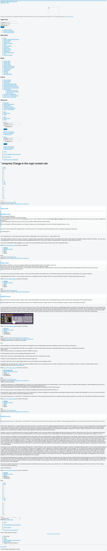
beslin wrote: (5, 262)
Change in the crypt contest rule (21, 203)
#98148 (9, 379)
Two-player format (7, 55)
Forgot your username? (8, 31)
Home (4, 38)
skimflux (14, 202)
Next (4, 182)
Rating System (6, 48)
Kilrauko (14, 410)
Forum (5, 44)
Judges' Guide (6, 62)
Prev (4, 168)
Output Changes (7, 65)
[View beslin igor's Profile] (8, 330)
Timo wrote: (4, 208)
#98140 (9, 290)
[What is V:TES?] (5, 2)
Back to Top (3, 546)
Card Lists (5, 72)
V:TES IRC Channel (8, 106)
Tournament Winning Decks (9, 84)
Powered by (50, 533)
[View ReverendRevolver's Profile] (10, 371)
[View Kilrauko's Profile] (8, 474)
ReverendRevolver (25, 337)
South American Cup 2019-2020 (10, 87)
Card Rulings (6, 70)
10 (4, 181)
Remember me (8, 126)
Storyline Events (7, 89)
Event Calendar (7, 80)
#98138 (9, 256)
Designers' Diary (7, 49)
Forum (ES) (6, 47)
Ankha (7, 519)
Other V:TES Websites (8, 109)
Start (4, 167)
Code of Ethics (6, 61)
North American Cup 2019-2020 (10, 86)
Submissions (6, 51)
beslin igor (15, 290)
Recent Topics (6, 113)
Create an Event (7, 81)
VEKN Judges (6, 63)
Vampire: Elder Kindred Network (11, 39)
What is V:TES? (7, 40)
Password (3, 24)
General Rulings (7, 69)
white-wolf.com (70, 16)
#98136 (9, 202)
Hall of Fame (6, 82)
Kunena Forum (56, 533)
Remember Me (4, 25)
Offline (5, 250)
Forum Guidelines (7, 46)
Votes (4, 53)
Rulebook (5, 71)
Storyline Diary (9, 93)
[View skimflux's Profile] (8, 249)
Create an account (7, 29)
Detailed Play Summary (8, 67)
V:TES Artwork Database (9, 108)
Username (3, 22)
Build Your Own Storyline (12, 91)
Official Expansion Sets (8, 104)
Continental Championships (9, 94)
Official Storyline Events (12, 90)
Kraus (11, 519)
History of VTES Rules (8, 66)
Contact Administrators (8, 52)
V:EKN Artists (6, 105)
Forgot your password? (8, 32)
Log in (2, 27)
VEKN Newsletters (8, 43)
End (4, 184)
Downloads (6, 102)
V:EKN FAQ (6, 42)
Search (5, 114)
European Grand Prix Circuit (10, 85)
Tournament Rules (7, 74)
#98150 (9, 410)
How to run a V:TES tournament (11, 95)
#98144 (18, 337)
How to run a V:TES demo (9, 97)
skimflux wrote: (6, 214)
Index (4, 112)
